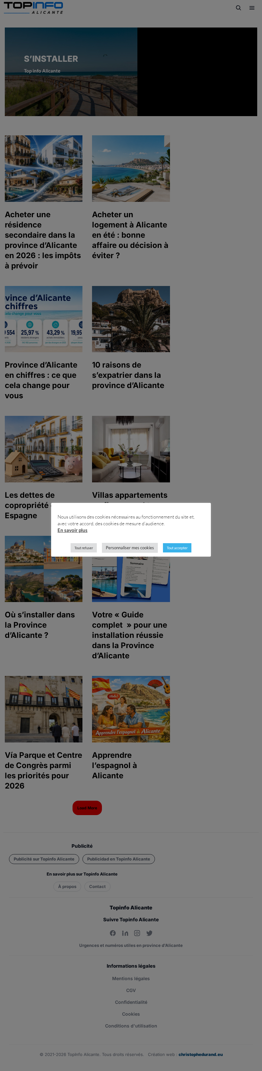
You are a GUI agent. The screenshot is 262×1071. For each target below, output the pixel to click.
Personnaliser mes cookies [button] (130, 547)
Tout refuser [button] (83, 548)
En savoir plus (73, 530)
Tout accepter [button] (177, 548)
